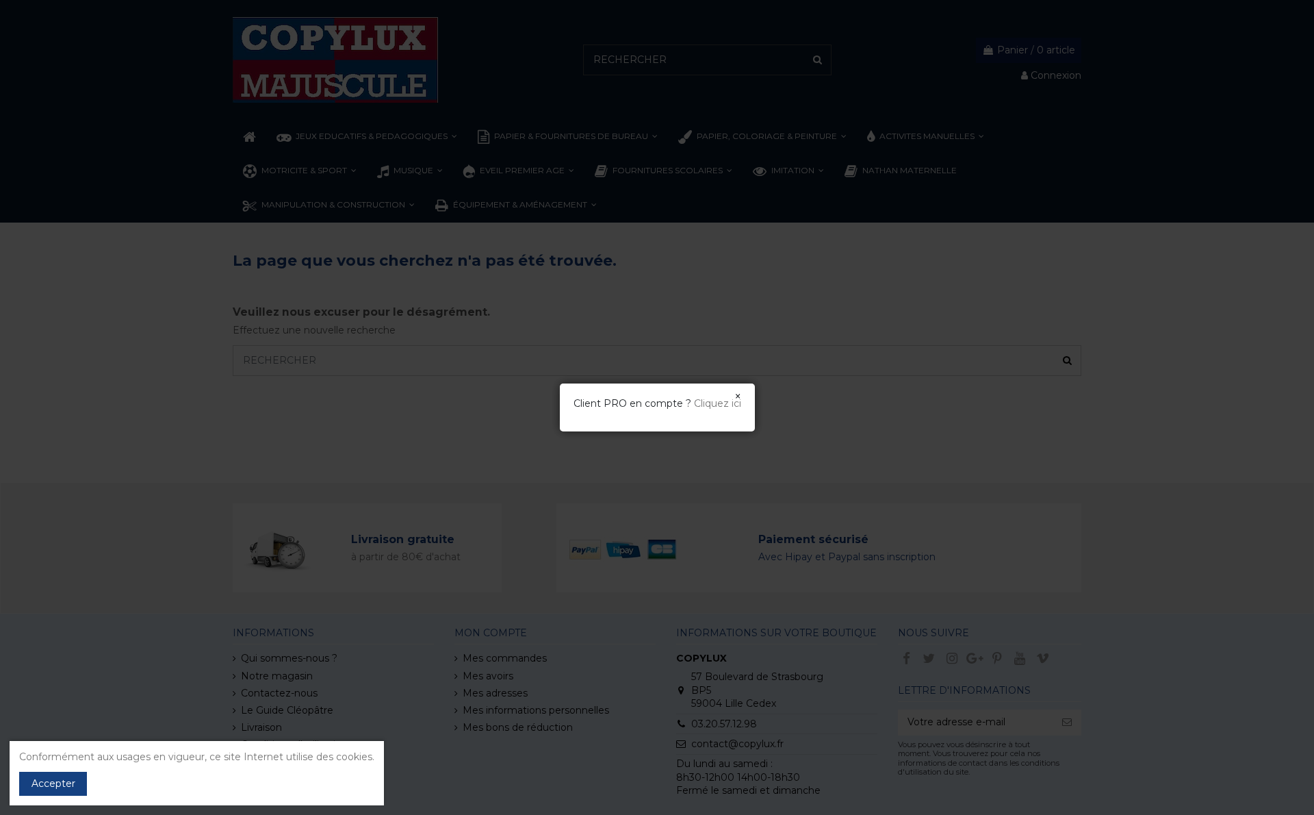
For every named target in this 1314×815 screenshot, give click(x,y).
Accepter (53, 783)
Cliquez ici (717, 403)
